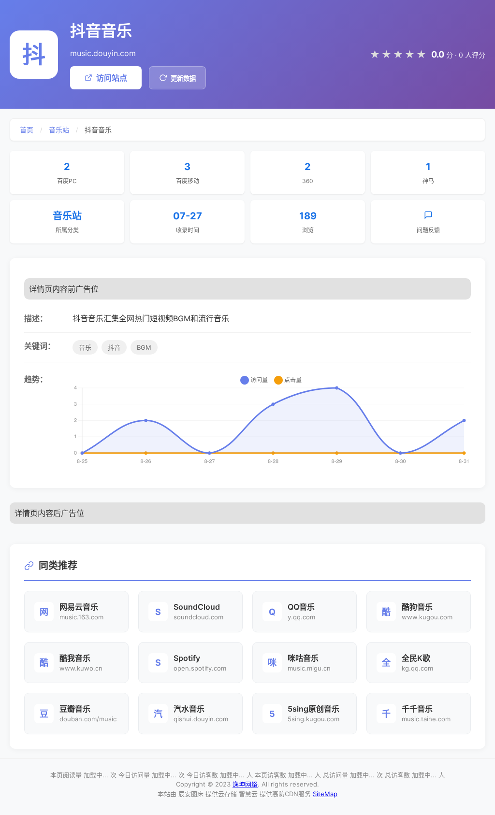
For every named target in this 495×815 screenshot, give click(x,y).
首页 (26, 130)
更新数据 (183, 78)
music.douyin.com (103, 53)
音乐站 (59, 130)
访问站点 (111, 78)
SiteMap (325, 794)
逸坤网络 (245, 784)
